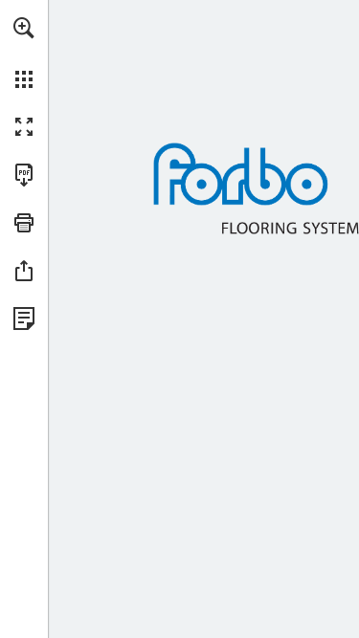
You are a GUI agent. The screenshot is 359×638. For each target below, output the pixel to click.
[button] (24, 28)
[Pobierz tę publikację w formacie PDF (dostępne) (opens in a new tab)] (24, 175)
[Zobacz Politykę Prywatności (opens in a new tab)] (24, 318)
